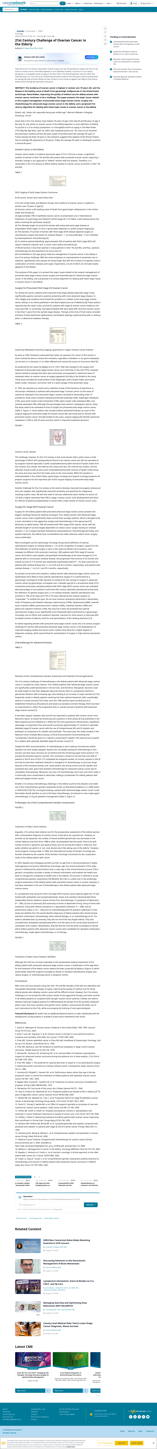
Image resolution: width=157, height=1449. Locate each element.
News (69, 3)
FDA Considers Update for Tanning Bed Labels (37, 1184)
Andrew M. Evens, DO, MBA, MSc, (67, 1288)
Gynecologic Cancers (51, 1218)
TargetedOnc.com (38, 1409)
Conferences (87, 3)
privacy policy (58, 1209)
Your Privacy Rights (67, 1414)
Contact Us (150, 1431)
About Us (131, 1431)
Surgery (80, 9)
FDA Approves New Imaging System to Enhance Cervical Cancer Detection (61, 1184)
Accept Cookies (136, 1443)
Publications (98, 3)
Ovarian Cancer (21, 1218)
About (5, 1409)
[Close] (153, 1443)
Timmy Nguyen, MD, (53, 1310)
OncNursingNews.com (12, 1419)
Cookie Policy (70, 1447)
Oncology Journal (36, 1218)
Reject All (121, 1443)
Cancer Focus (9, 9)
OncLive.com (8, 1417)
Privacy (34, 1419)
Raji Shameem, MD (68, 1310)
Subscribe (89, 1205)
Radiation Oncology (71, 9)
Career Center (59, 9)
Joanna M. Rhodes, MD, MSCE (54, 1290)
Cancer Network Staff (53, 1267)
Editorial (34, 1412)
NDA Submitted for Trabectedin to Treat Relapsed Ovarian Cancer (16, 1184)
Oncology (19, 34)
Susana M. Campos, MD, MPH (56, 1247)
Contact (34, 1414)
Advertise (6, 1412)
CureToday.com (9, 1414)
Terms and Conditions (40, 1417)
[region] (78, 1443)
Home (122, 1431)
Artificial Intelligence (47, 9)
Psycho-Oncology (34, 9)
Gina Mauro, (50, 1288)
